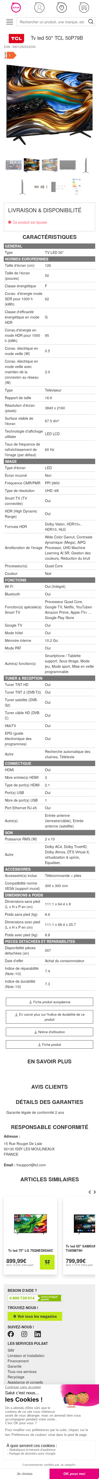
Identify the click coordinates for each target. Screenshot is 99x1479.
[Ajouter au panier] (47, 1262)
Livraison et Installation (26, 1355)
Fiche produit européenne (51, 1001)
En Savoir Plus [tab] (49, 1061)
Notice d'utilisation (51, 1031)
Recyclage (16, 1376)
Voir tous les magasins (36, 1316)
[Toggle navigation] (9, 21)
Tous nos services (22, 1371)
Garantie (15, 1366)
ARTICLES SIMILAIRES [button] (49, 1179)
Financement (18, 1360)
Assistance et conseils (25, 1382)
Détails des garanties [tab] (49, 1101)
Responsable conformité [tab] (49, 1127)
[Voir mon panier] (84, 8)
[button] (39, 8)
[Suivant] (89, 1191)
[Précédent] (94, 1191)
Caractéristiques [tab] (50, 236)
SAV (11, 1350)
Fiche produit (51, 1044)
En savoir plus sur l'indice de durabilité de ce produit (51, 1017)
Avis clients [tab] (49, 1086)
